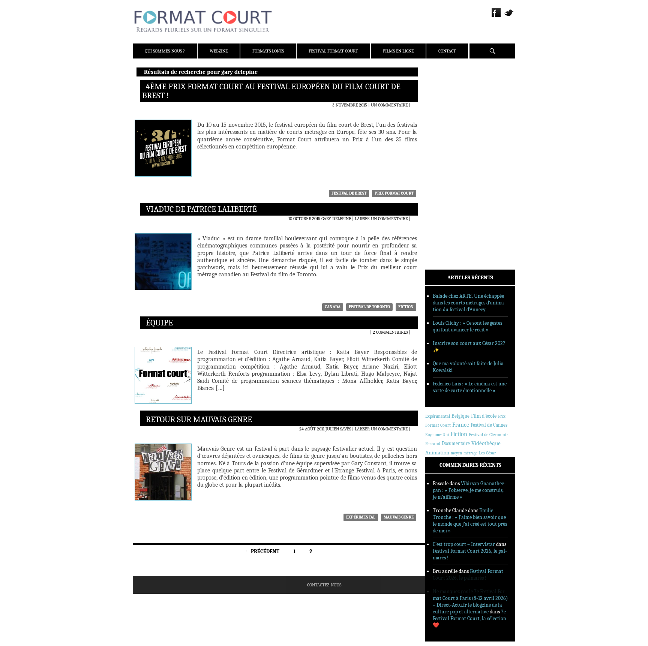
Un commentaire (389, 105)
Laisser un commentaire (381, 218)
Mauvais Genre (399, 517)
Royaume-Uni (437, 434)
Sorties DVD (448, 192)
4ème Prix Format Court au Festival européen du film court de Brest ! (271, 91)
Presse (442, 110)
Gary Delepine (336, 218)
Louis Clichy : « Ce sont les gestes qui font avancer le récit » (467, 326)
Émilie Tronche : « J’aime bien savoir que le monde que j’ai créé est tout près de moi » (470, 520)
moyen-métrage (464, 453)
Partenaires (449, 120)
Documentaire (456, 443)
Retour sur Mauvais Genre (199, 419)
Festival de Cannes (489, 425)
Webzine (219, 51)
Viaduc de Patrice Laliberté (201, 209)
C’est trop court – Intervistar (464, 544)
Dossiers (444, 163)
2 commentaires (390, 332)
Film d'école (483, 416)
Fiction (406, 306)
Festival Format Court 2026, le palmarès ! (468, 574)
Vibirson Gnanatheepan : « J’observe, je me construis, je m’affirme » (469, 490)
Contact (447, 51)
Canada (332, 306)
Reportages (447, 182)
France (460, 424)
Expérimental (360, 517)
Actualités (447, 143)
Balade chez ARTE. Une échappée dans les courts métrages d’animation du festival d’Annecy (469, 303)
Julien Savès (338, 429)
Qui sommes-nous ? (165, 51)
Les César (487, 453)
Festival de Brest (349, 193)
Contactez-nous (324, 585)
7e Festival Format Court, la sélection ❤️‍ (469, 618)
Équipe (159, 323)
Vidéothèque (486, 443)
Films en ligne (398, 51)
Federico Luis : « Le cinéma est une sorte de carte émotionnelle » (470, 387)
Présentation (450, 91)
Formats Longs (268, 51)
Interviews (448, 172)
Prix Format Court (394, 193)
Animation (437, 452)
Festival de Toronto (369, 306)
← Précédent (262, 551)
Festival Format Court (333, 51)
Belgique (461, 416)
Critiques (446, 153)
